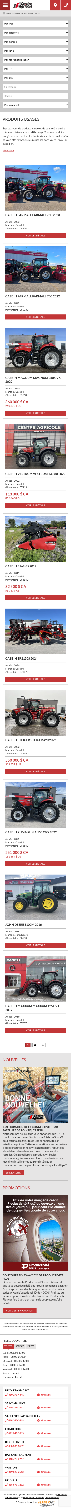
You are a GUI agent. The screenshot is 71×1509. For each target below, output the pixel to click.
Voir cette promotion (19, 1310)
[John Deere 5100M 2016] (35, 897)
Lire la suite (8, 150)
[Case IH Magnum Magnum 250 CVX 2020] (35, 350)
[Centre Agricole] (30, 5)
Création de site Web (25, 1502)
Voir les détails (35, 235)
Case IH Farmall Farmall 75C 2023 (32, 215)
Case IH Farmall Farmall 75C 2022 (32, 296)
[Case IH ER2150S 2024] (35, 631)
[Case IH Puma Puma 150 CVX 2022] (35, 805)
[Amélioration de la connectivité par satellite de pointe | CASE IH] (35, 1095)
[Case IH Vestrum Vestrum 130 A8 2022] (35, 447)
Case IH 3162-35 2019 (20, 566)
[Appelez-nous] (66, 5)
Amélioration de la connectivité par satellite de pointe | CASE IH (30, 1128)
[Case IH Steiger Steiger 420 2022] (35, 713)
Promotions (16, 1188)
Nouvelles (14, 1059)
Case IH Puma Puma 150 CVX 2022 (31, 832)
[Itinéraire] (55, 5)
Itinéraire (45, 1394)
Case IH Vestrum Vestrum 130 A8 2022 (35, 474)
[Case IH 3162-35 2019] (35, 539)
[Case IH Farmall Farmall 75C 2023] (35, 188)
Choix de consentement (55, 1497)
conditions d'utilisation (33, 1497)
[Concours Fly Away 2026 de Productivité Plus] (35, 1233)
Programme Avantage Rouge (23, 13)
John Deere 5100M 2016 (23, 924)
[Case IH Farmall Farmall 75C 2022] (35, 269)
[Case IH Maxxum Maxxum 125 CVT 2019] (35, 979)
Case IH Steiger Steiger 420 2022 (30, 740)
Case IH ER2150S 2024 (21, 658)
